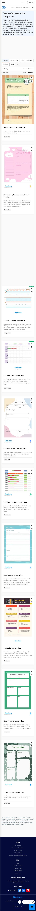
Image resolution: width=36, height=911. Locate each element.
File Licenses (18, 845)
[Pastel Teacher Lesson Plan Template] (18, 764)
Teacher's (5, 60)
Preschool (5, 64)
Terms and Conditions (18, 848)
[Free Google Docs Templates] (4, 7)
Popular (30, 72)
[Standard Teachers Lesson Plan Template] (18, 483)
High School (29, 60)
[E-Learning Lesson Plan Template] (18, 620)
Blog (18, 863)
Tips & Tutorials (18, 866)
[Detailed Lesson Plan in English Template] (18, 99)
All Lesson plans (14, 60)
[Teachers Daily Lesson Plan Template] (18, 356)
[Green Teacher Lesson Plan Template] (18, 693)
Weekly (12, 64)
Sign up (31, 2)
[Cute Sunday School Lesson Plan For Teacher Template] (18, 168)
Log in (23, 2)
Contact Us (18, 873)
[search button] (33, 8)
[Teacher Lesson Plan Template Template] (18, 420)
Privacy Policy (18, 850)
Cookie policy (18, 853)
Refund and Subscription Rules (18, 855)
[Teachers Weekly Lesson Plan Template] (18, 301)
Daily (22, 60)
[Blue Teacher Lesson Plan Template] (18, 547)
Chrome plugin (18, 870)
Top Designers (18, 868)
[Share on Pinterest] (31, 78)
